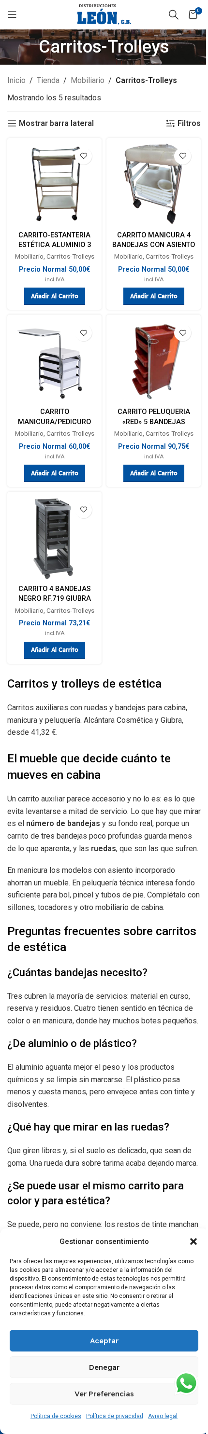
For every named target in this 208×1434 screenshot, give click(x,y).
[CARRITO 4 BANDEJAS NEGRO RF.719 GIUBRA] (54, 538)
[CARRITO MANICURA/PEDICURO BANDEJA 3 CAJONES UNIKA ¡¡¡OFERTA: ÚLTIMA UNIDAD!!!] (54, 361)
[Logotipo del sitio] (104, 14)
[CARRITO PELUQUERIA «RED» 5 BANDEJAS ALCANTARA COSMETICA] (153, 361)
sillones (20, 907)
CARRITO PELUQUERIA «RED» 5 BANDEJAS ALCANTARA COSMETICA (154, 421)
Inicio (16, 80)
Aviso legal (163, 1416)
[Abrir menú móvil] (12, 14)
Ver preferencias (104, 1393)
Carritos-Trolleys (70, 256)
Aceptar (104, 1340)
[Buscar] (173, 14)
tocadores (55, 907)
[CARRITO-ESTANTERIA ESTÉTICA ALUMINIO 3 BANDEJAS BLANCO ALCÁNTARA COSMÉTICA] (54, 185)
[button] (193, 1241)
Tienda (48, 80)
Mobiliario (87, 80)
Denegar (104, 1367)
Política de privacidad (114, 1416)
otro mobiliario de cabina (121, 907)
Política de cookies (55, 1416)
